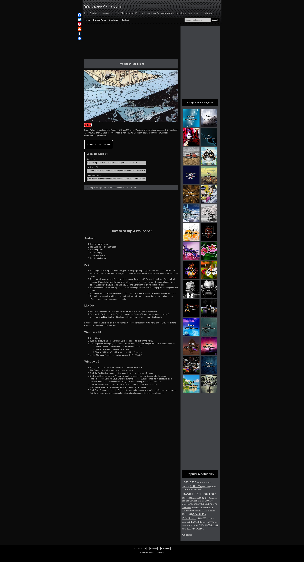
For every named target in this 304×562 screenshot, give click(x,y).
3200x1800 (194, 525)
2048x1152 (204, 504)
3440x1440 (203, 525)
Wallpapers (187, 535)
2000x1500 (186, 504)
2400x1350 (131, 188)
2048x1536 (196, 507)
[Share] (79, 38)
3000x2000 (213, 522)
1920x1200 (208, 494)
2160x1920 (186, 510)
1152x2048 (186, 486)
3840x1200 (186, 529)
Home (87, 20)
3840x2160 (197, 528)
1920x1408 (195, 498)
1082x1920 (200, 483)
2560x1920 (201, 518)
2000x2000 (194, 504)
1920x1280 (187, 498)
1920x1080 (190, 494)
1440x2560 (187, 489)
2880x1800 (195, 522)
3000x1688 (205, 522)
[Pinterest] (79, 24)
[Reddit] (79, 29)
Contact (125, 20)
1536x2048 (197, 490)
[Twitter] (79, 19)
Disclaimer (114, 20)
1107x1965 (207, 483)
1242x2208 (196, 486)
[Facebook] (79, 14)
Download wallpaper (99, 145)
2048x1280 (214, 504)
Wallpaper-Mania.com (102, 6)
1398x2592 (213, 486)
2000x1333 (209, 501)
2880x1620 (185, 522)
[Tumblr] (79, 33)
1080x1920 (189, 482)
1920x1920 (213, 498)
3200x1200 (186, 525)
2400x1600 (211, 510)
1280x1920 (206, 486)
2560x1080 (187, 514)
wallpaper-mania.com (150, 553)
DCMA (88, 125)
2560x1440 (199, 513)
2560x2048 (210, 518)
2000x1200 (201, 501)
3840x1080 (213, 525)
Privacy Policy (99, 20)
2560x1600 (189, 518)
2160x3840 (195, 510)
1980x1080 (186, 501)
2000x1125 (193, 501)
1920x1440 (204, 498)
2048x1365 (186, 507)
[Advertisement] (131, 42)
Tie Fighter (111, 188)
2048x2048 (207, 507)
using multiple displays (105, 317)
